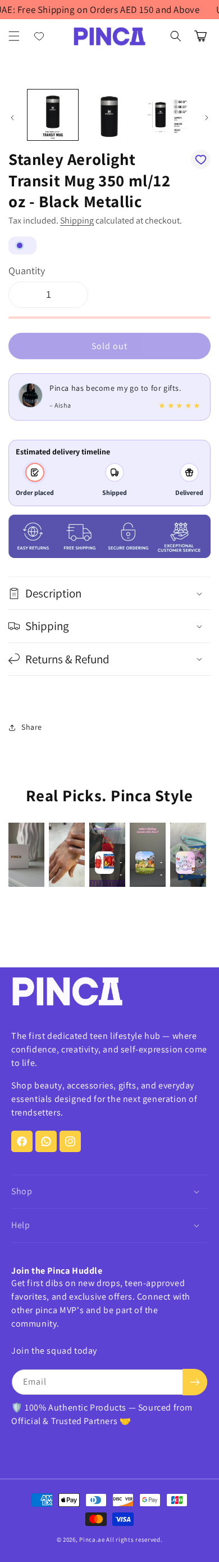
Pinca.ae (92, 1539)
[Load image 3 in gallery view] (165, 115)
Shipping (77, 220)
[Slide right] (206, 117)
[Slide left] (12, 117)
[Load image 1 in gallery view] (53, 115)
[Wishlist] (39, 36)
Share (31, 727)
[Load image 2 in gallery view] (109, 115)
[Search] (175, 36)
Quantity (26, 270)
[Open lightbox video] (26, 855)
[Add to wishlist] (201, 159)
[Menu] (14, 36)
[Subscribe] (194, 1382)
